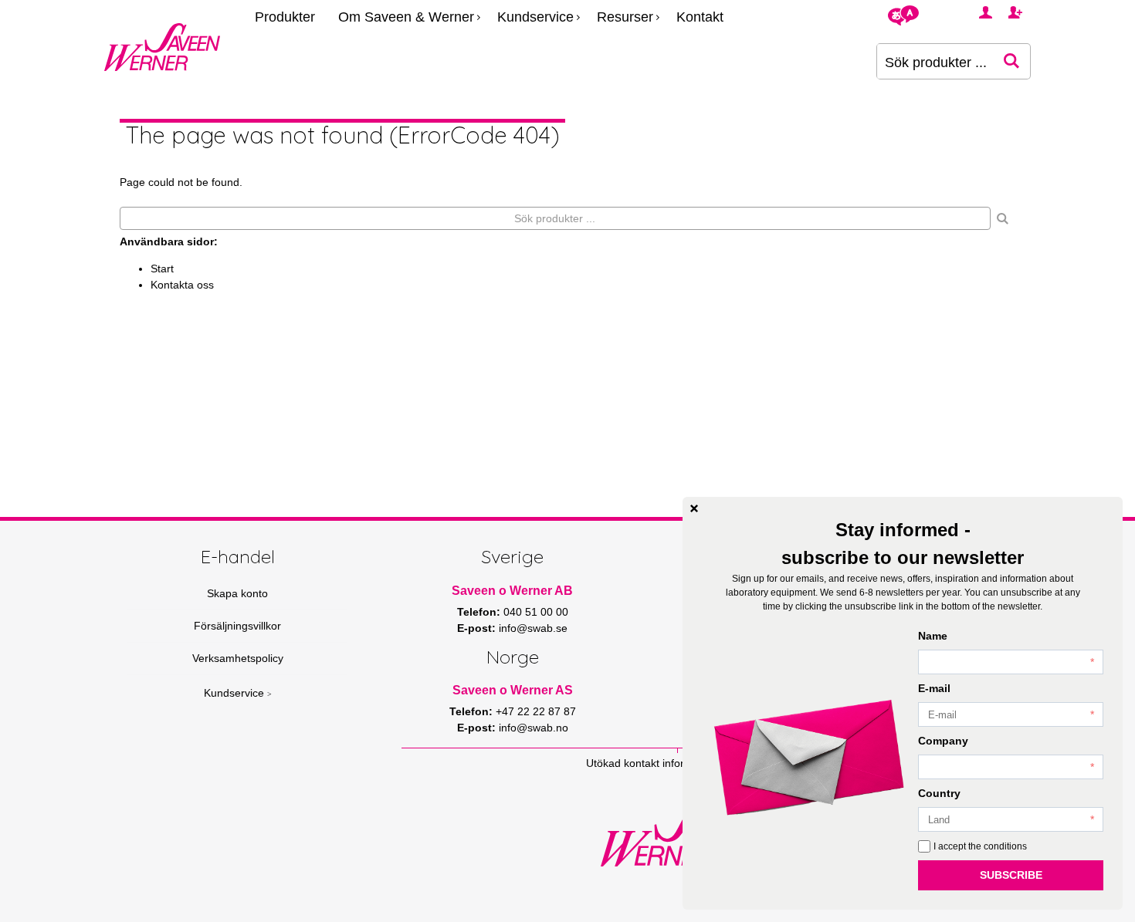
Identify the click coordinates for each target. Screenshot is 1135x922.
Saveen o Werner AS (512, 690)
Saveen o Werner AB (512, 590)
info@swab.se (533, 628)
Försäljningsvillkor (237, 626)
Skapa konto (237, 593)
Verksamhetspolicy (237, 658)
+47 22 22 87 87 (536, 711)
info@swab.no (533, 727)
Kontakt (699, 17)
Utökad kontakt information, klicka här (678, 763)
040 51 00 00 (535, 612)
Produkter (285, 17)
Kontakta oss (182, 285)
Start (162, 268)
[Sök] (1003, 218)
